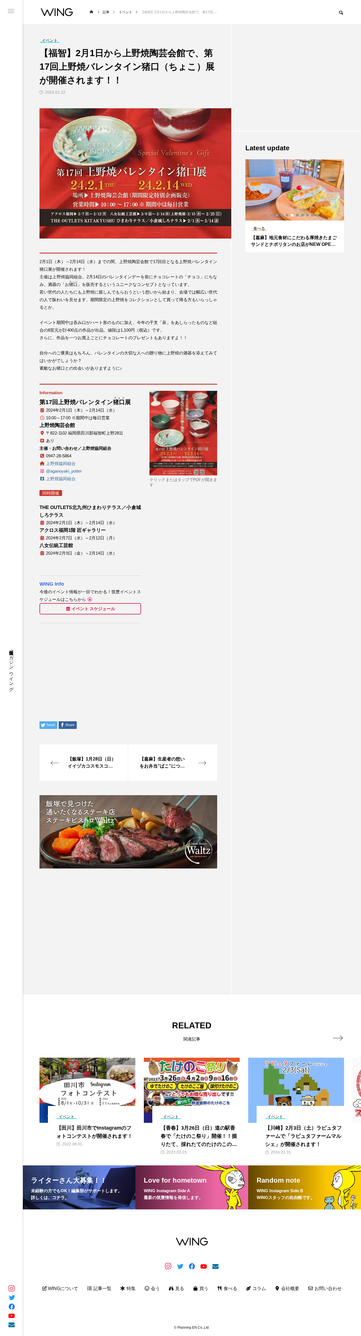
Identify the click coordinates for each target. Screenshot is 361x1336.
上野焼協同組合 (61, 463)
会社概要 (289, 1288)
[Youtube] (11, 1315)
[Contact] (11, 1324)
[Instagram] (11, 1288)
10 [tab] (318, 215)
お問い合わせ (327, 1288)
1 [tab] (272, 215)
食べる (230, 1288)
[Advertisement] (128, 912)
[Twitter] (11, 1297)
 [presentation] (338, 1037)
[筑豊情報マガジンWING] (57, 12)
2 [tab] (277, 215)
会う (155, 1288)
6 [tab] (297, 215)
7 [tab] (302, 215)
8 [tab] (307, 215)
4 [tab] (287, 215)
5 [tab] (292, 215)
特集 (131, 1288)
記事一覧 (101, 1288)
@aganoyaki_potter (64, 471)
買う (203, 1288)
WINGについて (62, 1288)
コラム (258, 1288)
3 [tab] (282, 215)
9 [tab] (312, 215)
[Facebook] (11, 1306)
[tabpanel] (294, 205)
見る (179, 1288)
